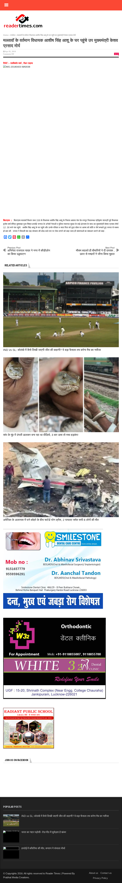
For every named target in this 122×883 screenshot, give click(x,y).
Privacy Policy (100, 878)
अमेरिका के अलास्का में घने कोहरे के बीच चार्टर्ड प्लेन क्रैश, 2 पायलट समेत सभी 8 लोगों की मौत (51, 519)
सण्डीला (12, 35)
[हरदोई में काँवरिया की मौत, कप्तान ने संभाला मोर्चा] (11, 853)
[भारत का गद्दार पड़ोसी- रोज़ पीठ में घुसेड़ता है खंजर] (11, 836)
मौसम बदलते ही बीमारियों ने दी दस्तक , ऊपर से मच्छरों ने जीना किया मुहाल (95, 251)
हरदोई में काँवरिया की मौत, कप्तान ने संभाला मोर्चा (43, 848)
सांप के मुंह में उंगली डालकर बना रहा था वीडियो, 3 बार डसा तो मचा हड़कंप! (40, 434)
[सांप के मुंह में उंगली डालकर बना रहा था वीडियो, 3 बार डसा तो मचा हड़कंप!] (61, 394)
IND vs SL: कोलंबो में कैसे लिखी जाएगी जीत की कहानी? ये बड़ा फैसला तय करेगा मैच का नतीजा (52, 349)
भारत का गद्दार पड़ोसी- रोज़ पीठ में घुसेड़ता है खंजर (43, 832)
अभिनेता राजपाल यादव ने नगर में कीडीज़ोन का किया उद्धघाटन (28, 251)
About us (93, 873)
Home (6, 35)
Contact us (106, 873)
